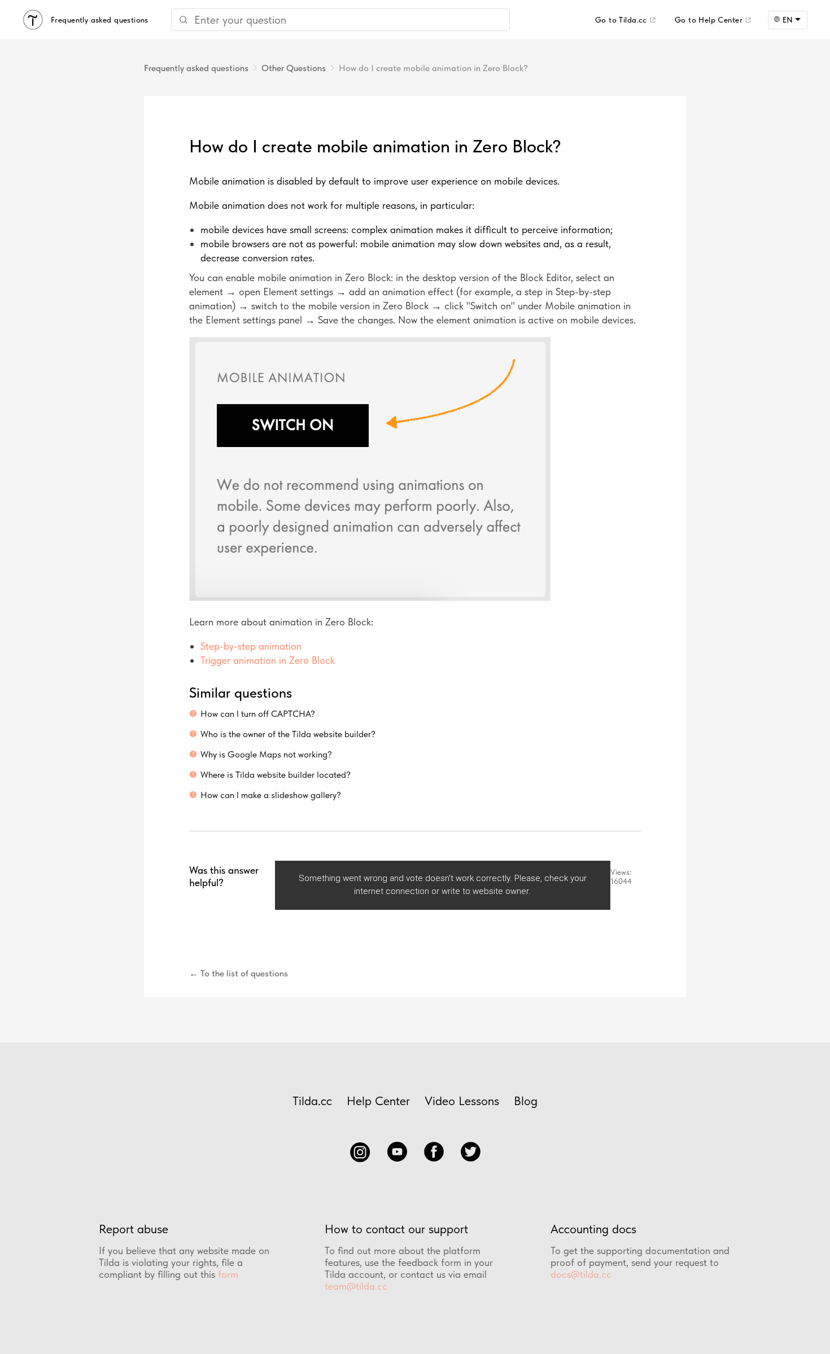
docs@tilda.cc (581, 1274)
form (228, 1274)
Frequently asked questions (196, 68)
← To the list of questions (238, 973)
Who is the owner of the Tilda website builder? (287, 734)
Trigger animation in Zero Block (267, 660)
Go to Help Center (708, 19)
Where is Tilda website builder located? (275, 774)
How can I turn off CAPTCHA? (257, 713)
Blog (526, 1100)
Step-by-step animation (251, 646)
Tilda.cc (312, 1100)
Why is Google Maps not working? (266, 754)
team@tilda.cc (356, 1286)
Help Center (378, 1100)
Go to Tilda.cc (621, 19)
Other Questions (293, 68)
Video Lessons (462, 1100)
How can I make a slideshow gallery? (270, 795)
